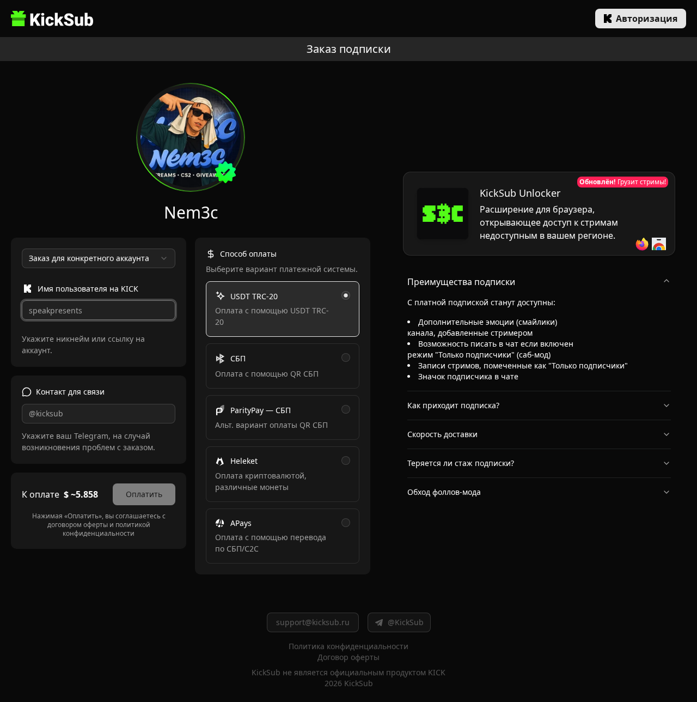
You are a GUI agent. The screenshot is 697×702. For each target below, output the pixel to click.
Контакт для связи (70, 391)
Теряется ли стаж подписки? (460, 463)
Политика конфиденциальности (348, 646)
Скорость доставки (442, 434)
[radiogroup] (282, 422)
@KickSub (406, 622)
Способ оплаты (248, 254)
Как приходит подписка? (453, 405)
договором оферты (77, 524)
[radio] (345, 295)
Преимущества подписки (461, 282)
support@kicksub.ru (313, 622)
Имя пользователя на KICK (88, 288)
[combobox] (98, 258)
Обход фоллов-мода (444, 492)
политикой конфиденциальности (106, 529)
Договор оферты (348, 657)
